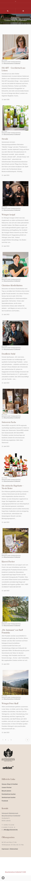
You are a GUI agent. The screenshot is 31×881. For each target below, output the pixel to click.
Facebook (5, 806)
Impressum (5, 854)
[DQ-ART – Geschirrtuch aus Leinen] (15, 51)
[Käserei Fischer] (15, 545)
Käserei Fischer (8, 567)
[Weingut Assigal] (15, 198)
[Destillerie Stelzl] (15, 337)
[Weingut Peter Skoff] (15, 687)
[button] (3, 878)
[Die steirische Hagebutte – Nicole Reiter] (15, 469)
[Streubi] (15, 122)
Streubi (5, 144)
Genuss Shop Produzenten (11, 67)
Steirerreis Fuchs (9, 427)
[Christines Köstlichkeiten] (15, 269)
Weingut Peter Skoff (10, 709)
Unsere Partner (7, 793)
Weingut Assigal (8, 220)
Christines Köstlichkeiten (12, 291)
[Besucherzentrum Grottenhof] (15, 8)
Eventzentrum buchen (9, 799)
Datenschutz (14, 854)
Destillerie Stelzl (8, 359)
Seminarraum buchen (8, 803)
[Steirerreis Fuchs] (15, 406)
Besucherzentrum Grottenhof (12, 69)
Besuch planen (6, 796)
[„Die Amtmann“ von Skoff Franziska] (15, 614)
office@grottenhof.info (11, 835)
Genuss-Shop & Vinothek (10, 789)
